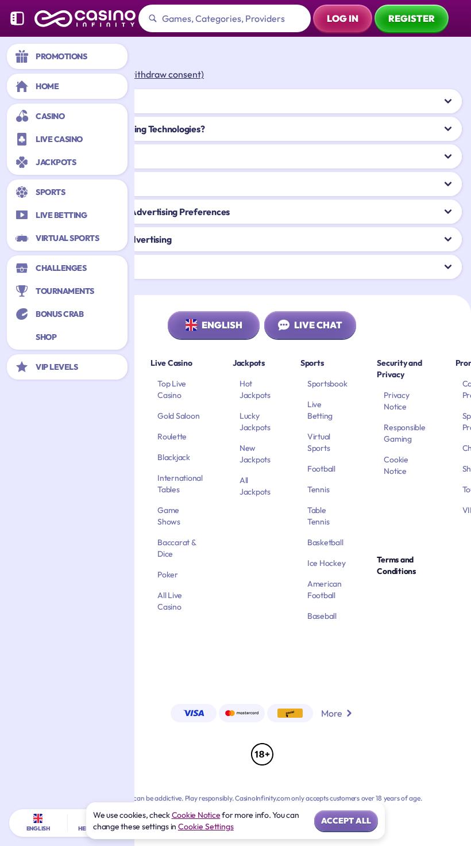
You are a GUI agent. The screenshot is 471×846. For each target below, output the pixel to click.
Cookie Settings (206, 826)
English (222, 325)
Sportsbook (327, 383)
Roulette (172, 436)
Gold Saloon (178, 416)
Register (411, 18)
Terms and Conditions (396, 565)
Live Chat (318, 325)
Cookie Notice (196, 815)
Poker (167, 574)
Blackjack (173, 457)
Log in (342, 18)
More (331, 713)
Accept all (346, 821)
